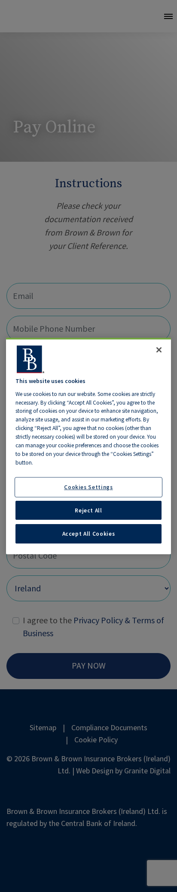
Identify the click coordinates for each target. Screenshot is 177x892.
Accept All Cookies (88, 533)
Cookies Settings (88, 487)
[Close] (159, 349)
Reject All (88, 510)
